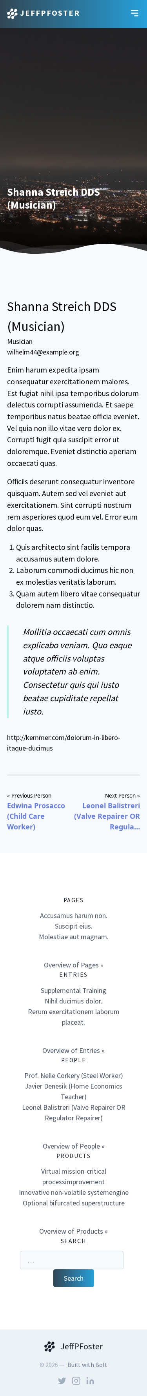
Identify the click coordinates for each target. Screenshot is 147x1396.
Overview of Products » (73, 1231)
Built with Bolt (87, 1365)
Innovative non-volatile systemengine (74, 1192)
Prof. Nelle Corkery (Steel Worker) (73, 1075)
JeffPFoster (49, 13)
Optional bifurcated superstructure (74, 1202)
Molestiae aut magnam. (74, 936)
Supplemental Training (73, 990)
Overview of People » (74, 1146)
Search (73, 1278)
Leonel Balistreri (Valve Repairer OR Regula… (107, 816)
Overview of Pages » (73, 964)
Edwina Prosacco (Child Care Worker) (36, 816)
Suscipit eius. (74, 926)
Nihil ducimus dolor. (73, 1000)
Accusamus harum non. (73, 915)
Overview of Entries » (73, 1050)
